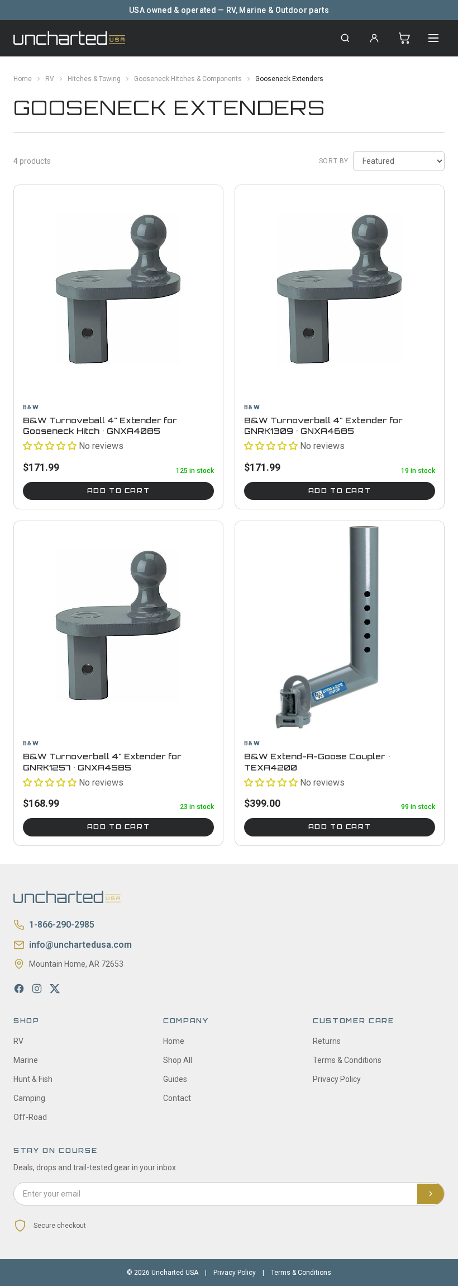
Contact (177, 1098)
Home (22, 79)
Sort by (334, 161)
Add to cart (118, 491)
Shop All (177, 1060)
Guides (175, 1079)
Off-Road (30, 1117)
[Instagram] (36, 988)
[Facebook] (19, 988)
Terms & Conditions (347, 1060)
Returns (327, 1041)
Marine (25, 1060)
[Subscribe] (430, 1194)
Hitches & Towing (94, 79)
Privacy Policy (337, 1079)
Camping (29, 1098)
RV (49, 79)
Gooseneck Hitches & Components (188, 79)
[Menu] (433, 38)
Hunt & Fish (33, 1079)
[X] (54, 988)
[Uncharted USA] (69, 37)
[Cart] (404, 38)
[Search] (345, 38)
